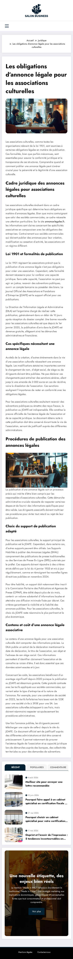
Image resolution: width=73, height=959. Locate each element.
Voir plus (36, 911)
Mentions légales (25, 952)
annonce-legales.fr (54, 221)
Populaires (37, 767)
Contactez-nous (43, 952)
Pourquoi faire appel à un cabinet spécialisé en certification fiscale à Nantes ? (45, 801)
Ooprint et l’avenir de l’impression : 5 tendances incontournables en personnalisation (46, 837)
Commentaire (58, 767)
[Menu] (7, 26)
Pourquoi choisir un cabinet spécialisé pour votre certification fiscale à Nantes (45, 819)
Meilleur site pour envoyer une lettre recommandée (44, 783)
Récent (15, 767)
